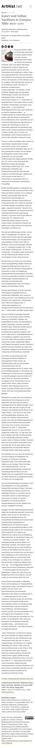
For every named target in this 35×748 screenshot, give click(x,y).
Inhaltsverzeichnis (7, 692)
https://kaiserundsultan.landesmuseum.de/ (18, 679)
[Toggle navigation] (30, 6)
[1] (6, 342)
